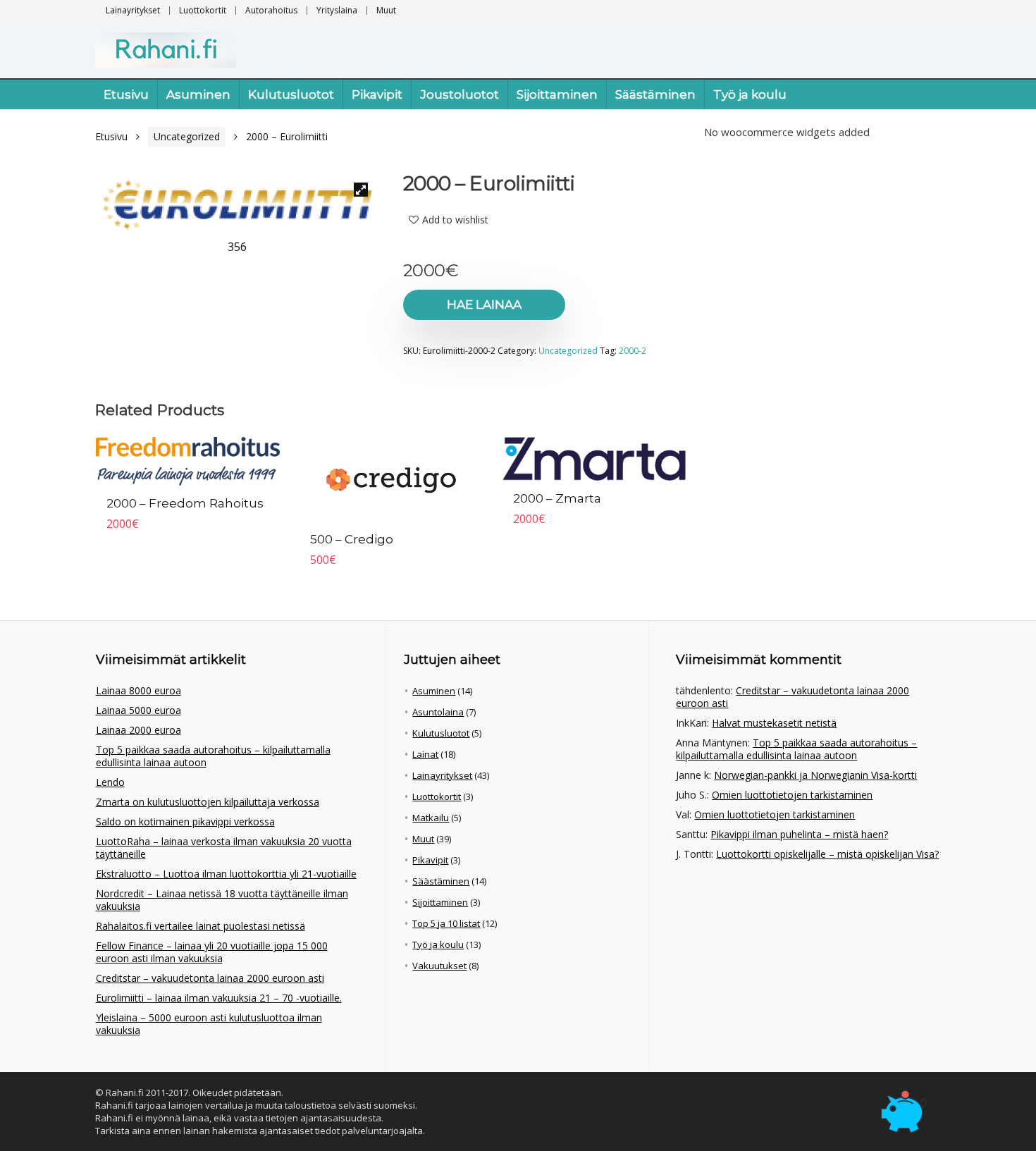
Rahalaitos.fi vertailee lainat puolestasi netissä (200, 926)
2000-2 (632, 351)
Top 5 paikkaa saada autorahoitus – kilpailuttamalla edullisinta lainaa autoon (213, 756)
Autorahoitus (271, 10)
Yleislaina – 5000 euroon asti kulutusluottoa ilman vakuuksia (209, 1024)
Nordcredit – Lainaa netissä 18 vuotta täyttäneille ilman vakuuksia (222, 900)
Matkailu (430, 817)
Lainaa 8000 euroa (138, 690)
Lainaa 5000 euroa (138, 710)
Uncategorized (187, 136)
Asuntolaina (438, 712)
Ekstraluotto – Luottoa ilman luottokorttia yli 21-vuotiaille (226, 873)
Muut (386, 10)
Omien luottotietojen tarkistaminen (792, 794)
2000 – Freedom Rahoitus (185, 503)
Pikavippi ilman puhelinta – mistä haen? (799, 834)
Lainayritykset (133, 10)
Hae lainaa (484, 304)
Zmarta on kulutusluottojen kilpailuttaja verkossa (207, 801)
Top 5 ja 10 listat (446, 923)
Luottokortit (202, 10)
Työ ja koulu (750, 94)
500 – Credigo (351, 539)
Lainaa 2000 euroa (138, 730)
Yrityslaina (336, 10)
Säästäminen (655, 94)
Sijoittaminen (557, 94)
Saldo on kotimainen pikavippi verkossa (185, 821)
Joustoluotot (459, 94)
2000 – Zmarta (557, 498)
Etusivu (126, 94)
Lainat (425, 754)
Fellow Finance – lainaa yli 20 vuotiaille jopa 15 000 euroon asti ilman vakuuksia (212, 952)
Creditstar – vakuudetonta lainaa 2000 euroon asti (210, 978)
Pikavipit (377, 94)
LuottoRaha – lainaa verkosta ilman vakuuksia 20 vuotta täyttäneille (224, 848)
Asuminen (198, 94)
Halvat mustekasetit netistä (774, 723)
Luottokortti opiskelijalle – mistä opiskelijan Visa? (827, 854)
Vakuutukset (439, 965)
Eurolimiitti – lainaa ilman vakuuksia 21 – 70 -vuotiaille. (219, 997)
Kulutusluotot (291, 94)
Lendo (110, 782)
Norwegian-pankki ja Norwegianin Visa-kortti (815, 775)
